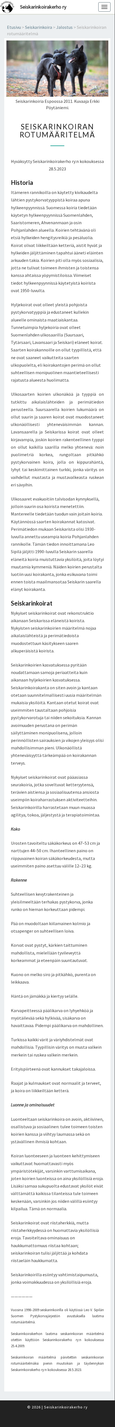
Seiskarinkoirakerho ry (43, 7)
